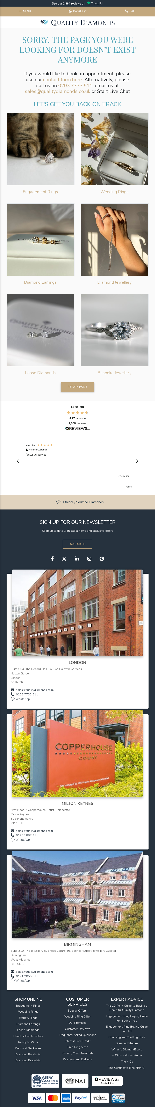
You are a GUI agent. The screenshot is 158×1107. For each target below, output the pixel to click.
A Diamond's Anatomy (127, 1055)
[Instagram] (89, 559)
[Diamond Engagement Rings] (40, 149)
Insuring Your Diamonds (77, 1053)
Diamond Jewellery (114, 282)
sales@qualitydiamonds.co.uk (57, 91)
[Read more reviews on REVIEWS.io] (77, 429)
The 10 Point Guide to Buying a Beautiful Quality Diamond (127, 1008)
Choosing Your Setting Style (126, 1037)
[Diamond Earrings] (40, 240)
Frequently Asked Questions (77, 1035)
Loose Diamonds (40, 373)
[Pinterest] (102, 559)
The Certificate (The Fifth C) (126, 1068)
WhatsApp (22, 699)
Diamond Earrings (40, 282)
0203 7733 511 (75, 85)
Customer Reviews (77, 1029)
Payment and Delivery (77, 1059)
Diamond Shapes (127, 1043)
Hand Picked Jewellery (28, 1036)
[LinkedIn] (77, 559)
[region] (77, 461)
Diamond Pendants (28, 1054)
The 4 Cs (127, 1061)
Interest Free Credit (78, 1041)
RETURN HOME (77, 387)
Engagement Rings (40, 192)
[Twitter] (64, 559)
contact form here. (63, 79)
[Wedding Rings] (114, 149)
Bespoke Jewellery (114, 373)
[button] (18, 461)
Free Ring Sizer (77, 1047)
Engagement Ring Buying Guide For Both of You (127, 1018)
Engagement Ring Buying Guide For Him (127, 1029)
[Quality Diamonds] (77, 23)
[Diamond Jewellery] (114, 240)
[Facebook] (52, 559)
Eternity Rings (28, 1018)
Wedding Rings (114, 192)
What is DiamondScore (127, 1049)
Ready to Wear (28, 1042)
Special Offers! (77, 1010)
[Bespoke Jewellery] (114, 330)
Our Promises (77, 1023)
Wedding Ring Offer (77, 1016)
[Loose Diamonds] (40, 330)
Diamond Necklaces (28, 1048)
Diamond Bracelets (28, 1060)
